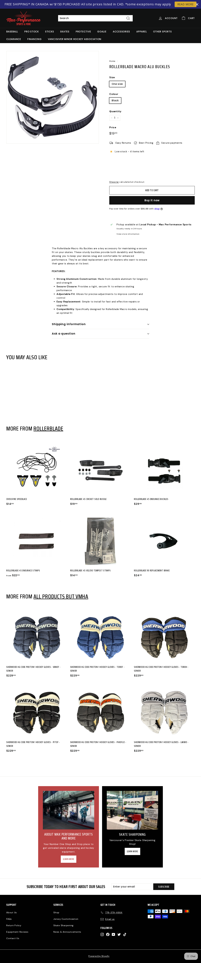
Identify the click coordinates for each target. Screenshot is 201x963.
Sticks (49, 31)
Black (115, 100)
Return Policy (13, 925)
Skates (64, 31)
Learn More (68, 859)
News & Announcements (67, 931)
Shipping (114, 182)
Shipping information (69, 324)
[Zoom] (52, 97)
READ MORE (185, 4)
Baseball (12, 31)
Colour (113, 94)
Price (112, 127)
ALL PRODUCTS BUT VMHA (60, 596)
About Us (11, 912)
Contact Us (12, 938)
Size (112, 77)
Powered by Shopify (98, 956)
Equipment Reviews (17, 931)
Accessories (121, 31)
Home (112, 61)
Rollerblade (48, 428)
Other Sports (162, 31)
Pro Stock (31, 31)
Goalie (101, 31)
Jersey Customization (65, 919)
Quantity (115, 111)
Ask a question (63, 333)
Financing (34, 39)
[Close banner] (197, 4)
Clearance (13, 39)
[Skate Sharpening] (132, 810)
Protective (83, 31)
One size (117, 84)
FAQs (9, 919)
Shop (56, 912)
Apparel (141, 31)
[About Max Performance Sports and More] (68, 810)
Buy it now (152, 200)
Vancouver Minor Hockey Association (74, 39)
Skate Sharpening (63, 925)
